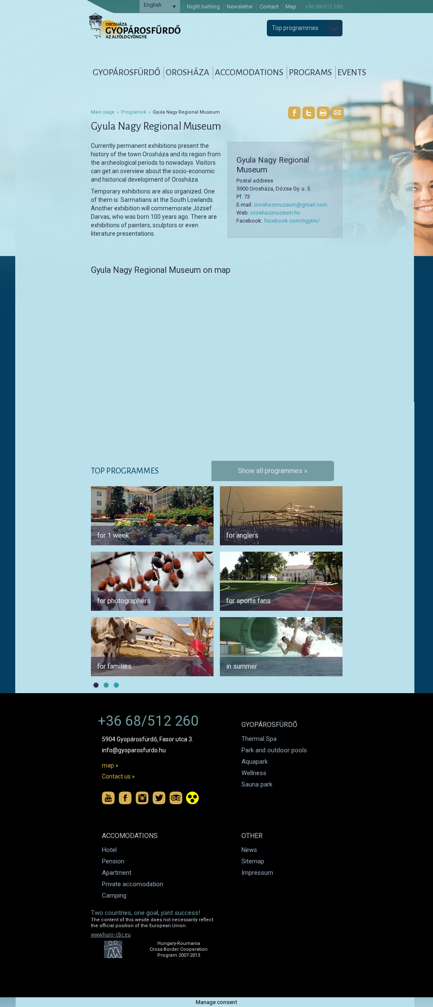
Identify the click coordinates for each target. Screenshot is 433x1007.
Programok (133, 112)
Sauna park (256, 784)
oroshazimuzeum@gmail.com (290, 204)
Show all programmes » (272, 471)
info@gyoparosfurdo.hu (134, 750)
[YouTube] (108, 798)
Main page (103, 112)
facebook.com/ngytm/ (292, 221)
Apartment (117, 872)
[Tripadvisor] (176, 798)
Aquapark (254, 761)
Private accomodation (132, 884)
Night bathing (203, 6)
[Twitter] (308, 112)
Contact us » (118, 776)
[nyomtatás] (323, 112)
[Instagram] (142, 798)
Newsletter (240, 6)
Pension (113, 861)
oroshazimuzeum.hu (275, 213)
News (249, 850)
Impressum (257, 872)
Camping (114, 895)
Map (290, 6)
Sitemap (252, 861)
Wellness (253, 773)
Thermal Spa (259, 739)
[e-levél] (337, 112)
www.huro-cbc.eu (111, 935)
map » (110, 765)
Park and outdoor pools (274, 750)
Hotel (109, 850)
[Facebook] (294, 112)
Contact (269, 6)
